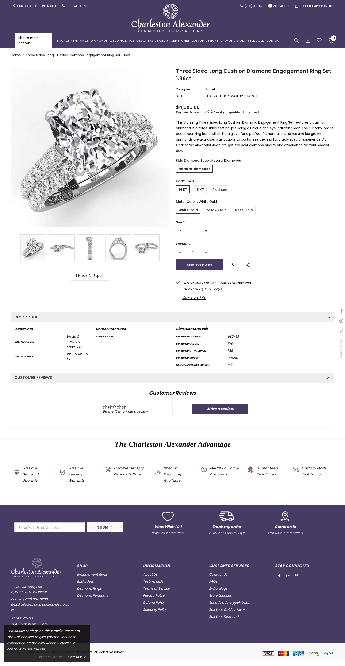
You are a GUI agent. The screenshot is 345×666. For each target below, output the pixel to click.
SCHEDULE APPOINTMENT (316, 6)
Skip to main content (28, 40)
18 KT (200, 189)
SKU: (179, 96)
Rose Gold (244, 210)
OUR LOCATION (27, 6)
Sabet (210, 89)
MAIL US (52, 6)
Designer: (183, 89)
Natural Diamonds (194, 169)
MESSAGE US (282, 6)
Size (180, 222)
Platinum (219, 189)
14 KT (183, 189)
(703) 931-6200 (35, 599)
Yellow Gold (216, 210)
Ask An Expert (93, 275)
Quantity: (183, 244)
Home (16, 55)
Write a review (220, 409)
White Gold (188, 210)
